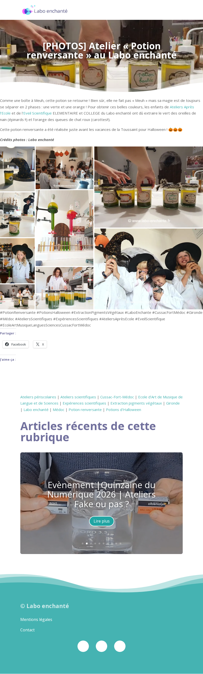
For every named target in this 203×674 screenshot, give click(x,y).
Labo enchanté (36, 409)
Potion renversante (85, 409)
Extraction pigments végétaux (136, 403)
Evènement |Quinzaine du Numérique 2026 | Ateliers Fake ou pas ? (101, 494)
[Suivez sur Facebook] (83, 646)
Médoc (58, 409)
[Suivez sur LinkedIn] (120, 646)
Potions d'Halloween (123, 409)
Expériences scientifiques (84, 403)
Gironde (173, 403)
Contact (27, 630)
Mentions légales (36, 619)
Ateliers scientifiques (78, 396)
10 (120, 543)
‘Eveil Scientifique (37, 113)
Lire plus (102, 521)
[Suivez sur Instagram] (101, 646)
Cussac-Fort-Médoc (117, 396)
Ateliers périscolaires (38, 396)
